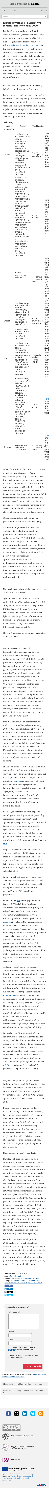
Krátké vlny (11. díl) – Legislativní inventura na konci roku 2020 (22, 24)
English (44, 11)
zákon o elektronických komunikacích (26, 1283)
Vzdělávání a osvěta (31, 1278)
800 (5, 843)
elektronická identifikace (20, 1280)
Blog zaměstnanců (25, 3)
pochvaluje (16, 781)
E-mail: (11, 1340)
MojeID (7, 1283)
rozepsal (7, 922)
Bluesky (32, 1413)
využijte (11, 1350)
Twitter (16, 1413)
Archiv (4, 11)
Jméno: (11, 1332)
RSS (40, 1413)
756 (18, 900)
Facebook (8, 1413)
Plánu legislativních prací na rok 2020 (20, 45)
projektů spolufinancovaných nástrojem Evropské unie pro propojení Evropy (17, 1478)
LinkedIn (24, 1413)
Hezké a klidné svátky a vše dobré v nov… (24, 1384)
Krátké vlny (17, 1278)
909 (9, 1065)
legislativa (35, 1280)
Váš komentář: (14, 1312)
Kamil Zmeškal (10, 995)
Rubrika (15, 11)
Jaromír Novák (16, 1276)
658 (18, 877)
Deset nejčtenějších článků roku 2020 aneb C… (23, 1392)
